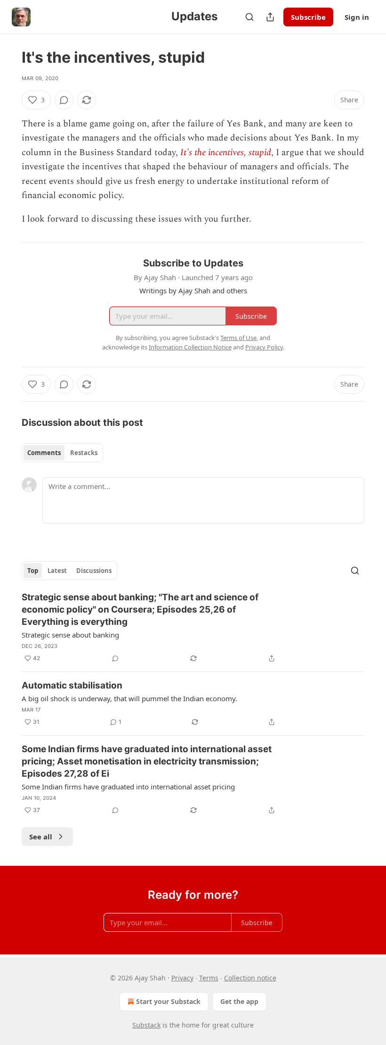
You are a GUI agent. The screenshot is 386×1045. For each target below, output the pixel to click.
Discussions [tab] (94, 570)
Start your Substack (168, 1001)
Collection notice (250, 977)
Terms (208, 977)
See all (40, 836)
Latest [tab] (57, 570)
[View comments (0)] (64, 100)
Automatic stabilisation (72, 685)
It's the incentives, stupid (225, 152)
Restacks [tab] (83, 452)
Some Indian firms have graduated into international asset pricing (128, 786)
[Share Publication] (270, 17)
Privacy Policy (264, 347)
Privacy (182, 977)
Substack (146, 1024)
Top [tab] (32, 570)
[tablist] (62, 452)
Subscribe (308, 17)
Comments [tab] (44, 452)
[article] (193, 628)
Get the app (239, 1001)
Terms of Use (238, 337)
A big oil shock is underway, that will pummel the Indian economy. (129, 698)
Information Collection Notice (190, 347)
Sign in (357, 17)
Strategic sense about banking (70, 634)
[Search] (249, 17)
